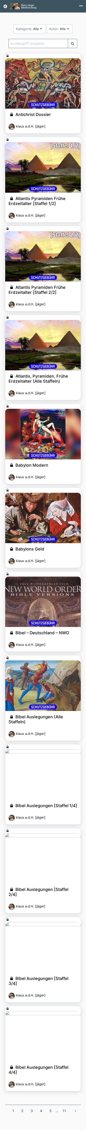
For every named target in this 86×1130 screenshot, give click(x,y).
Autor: (57, 29)
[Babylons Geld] (43, 518)
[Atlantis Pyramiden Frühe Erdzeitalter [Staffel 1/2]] (43, 167)
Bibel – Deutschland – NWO (41, 632)
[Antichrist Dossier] (43, 83)
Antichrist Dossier (32, 114)
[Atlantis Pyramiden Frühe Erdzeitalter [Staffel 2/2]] (43, 256)
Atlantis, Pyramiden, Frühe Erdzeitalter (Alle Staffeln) (38, 379)
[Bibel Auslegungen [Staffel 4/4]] (43, 1036)
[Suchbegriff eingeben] (72, 43)
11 (64, 1111)
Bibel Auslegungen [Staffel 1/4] (45, 805)
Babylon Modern (31, 465)
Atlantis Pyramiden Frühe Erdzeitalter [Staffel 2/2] (37, 290)
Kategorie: (27, 29)
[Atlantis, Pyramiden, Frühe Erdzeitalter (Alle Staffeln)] (43, 345)
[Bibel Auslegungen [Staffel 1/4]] (43, 774)
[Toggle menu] (81, 6)
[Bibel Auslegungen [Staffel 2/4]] (43, 858)
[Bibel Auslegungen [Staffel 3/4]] (43, 947)
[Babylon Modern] (43, 434)
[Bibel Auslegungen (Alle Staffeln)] (43, 685)
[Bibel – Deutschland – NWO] (43, 602)
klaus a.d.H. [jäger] (31, 126)
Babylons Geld (29, 549)
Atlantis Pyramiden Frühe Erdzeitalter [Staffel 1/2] (37, 201)
